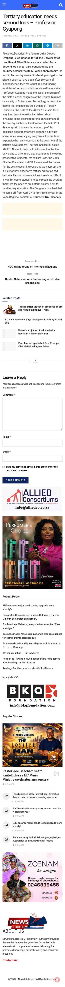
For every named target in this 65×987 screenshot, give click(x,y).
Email (6, 451)
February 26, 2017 (10, 35)
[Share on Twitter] (17, 45)
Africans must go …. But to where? (20, 653)
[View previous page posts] (29, 360)
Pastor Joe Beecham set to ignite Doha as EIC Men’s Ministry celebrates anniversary (25, 775)
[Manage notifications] (57, 979)
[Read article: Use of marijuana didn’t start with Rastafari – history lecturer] (9, 333)
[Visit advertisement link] (32, 499)
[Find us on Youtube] (14, 969)
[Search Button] (60, 5)
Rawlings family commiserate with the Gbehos (27, 668)
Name (6, 436)
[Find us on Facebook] (3, 969)
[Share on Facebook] (7, 45)
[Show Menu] (4, 5)
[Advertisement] (32, 211)
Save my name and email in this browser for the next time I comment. (32, 468)
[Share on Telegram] (47, 45)
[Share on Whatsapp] (37, 45)
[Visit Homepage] (32, 5)
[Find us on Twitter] (8, 969)
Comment (9, 394)
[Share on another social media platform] (57, 45)
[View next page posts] (35, 360)
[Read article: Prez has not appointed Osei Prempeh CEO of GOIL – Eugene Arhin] (9, 346)
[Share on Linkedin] (27, 45)
